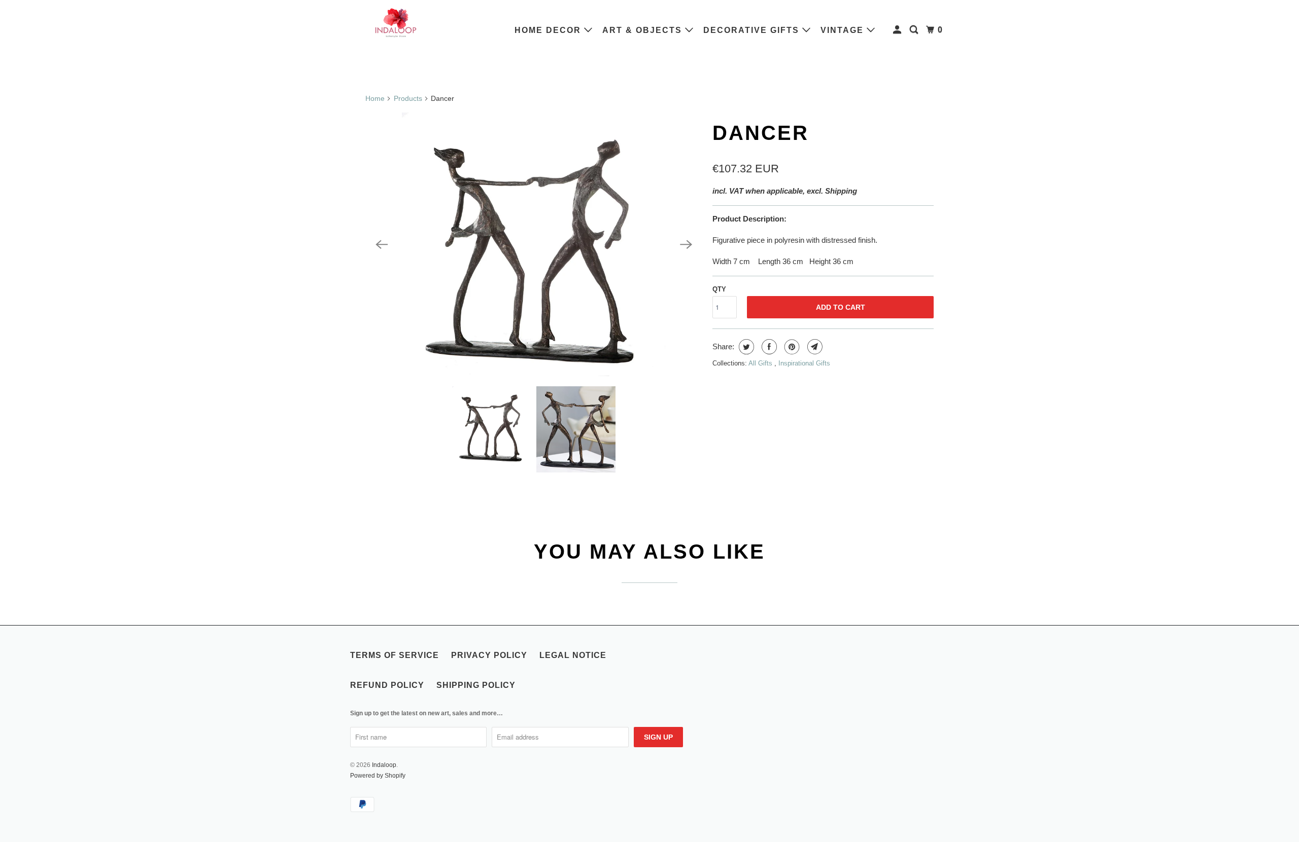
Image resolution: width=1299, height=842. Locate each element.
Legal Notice (572, 655)
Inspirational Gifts (804, 363)
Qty (719, 289)
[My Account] (898, 30)
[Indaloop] (395, 22)
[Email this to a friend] (814, 346)
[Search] (915, 30)
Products (408, 98)
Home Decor (549, 30)
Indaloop (384, 764)
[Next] (686, 244)
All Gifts (761, 363)
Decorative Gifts (752, 30)
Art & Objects (643, 30)
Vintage (844, 30)
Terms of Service (394, 655)
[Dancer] (533, 244)
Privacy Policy (489, 655)
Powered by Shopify (377, 775)
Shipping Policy (476, 685)
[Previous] (381, 244)
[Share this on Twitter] (745, 346)
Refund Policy (387, 685)
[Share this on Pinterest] (791, 346)
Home (375, 98)
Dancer (760, 133)
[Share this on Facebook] (768, 346)
